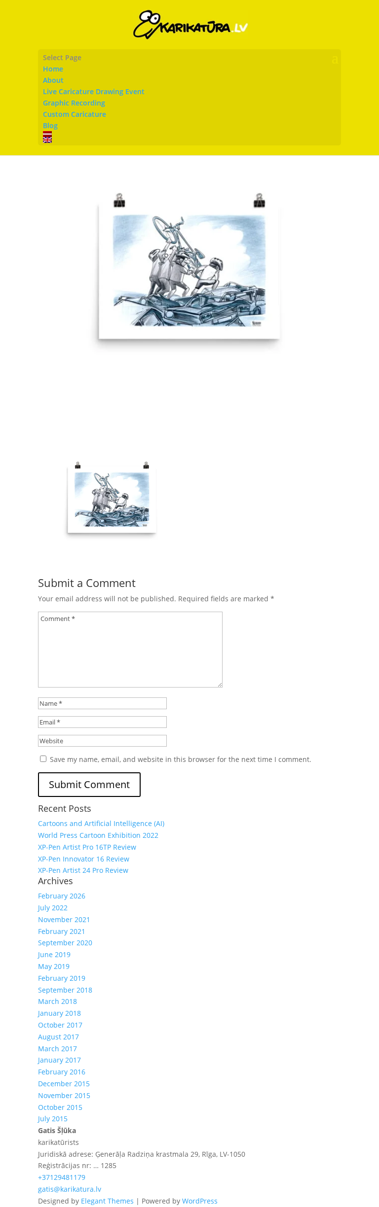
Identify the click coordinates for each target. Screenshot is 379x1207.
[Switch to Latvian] (189, 134)
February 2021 (61, 931)
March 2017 (57, 1048)
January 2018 (59, 1013)
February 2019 (61, 978)
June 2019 (54, 954)
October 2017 (60, 1025)
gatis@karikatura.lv (69, 1189)
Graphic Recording (74, 102)
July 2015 (53, 1118)
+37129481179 (61, 1177)
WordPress (200, 1201)
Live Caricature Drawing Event (94, 91)
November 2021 (64, 919)
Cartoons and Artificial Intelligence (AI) (101, 823)
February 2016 (61, 1071)
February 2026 (61, 895)
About (53, 80)
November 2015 (64, 1095)
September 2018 (65, 990)
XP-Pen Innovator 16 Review (83, 858)
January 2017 (59, 1060)
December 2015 (64, 1083)
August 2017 (58, 1036)
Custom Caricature (74, 114)
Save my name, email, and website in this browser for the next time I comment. (180, 759)
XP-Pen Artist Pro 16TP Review (87, 847)
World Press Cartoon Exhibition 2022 (98, 835)
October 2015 (60, 1107)
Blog (50, 125)
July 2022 (53, 907)
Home (53, 68)
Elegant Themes (107, 1201)
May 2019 (54, 966)
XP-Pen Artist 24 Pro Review (83, 870)
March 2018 (57, 1001)
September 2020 (65, 942)
